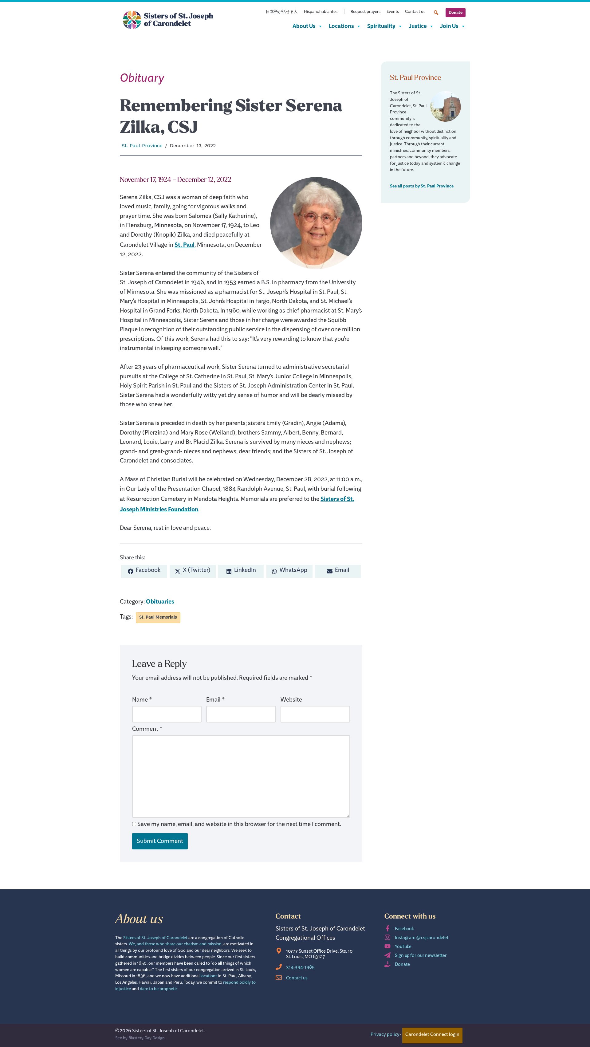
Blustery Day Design (146, 1039)
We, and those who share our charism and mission (175, 945)
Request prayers (365, 12)
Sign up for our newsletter (420, 956)
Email (215, 701)
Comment (147, 730)
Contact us (415, 12)
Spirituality (381, 26)
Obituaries (160, 602)
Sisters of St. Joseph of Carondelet (155, 939)
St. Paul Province (142, 145)
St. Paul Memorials (158, 617)
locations (208, 977)
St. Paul (185, 245)
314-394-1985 (300, 968)
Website (291, 701)
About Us (304, 26)
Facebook (404, 929)
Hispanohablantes (320, 12)
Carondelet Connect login (432, 1035)
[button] (436, 12)
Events (393, 12)
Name (142, 701)
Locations (341, 26)
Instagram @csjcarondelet (421, 938)
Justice (418, 26)
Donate (455, 12)
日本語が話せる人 (282, 12)
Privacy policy (385, 1035)
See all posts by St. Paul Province (422, 186)
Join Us (449, 26)
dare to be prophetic (159, 990)
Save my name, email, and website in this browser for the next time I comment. (239, 825)
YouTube (403, 947)
